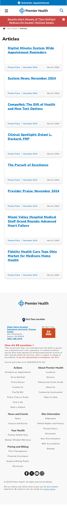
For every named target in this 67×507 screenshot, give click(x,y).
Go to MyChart (18, 377)
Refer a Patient (18, 407)
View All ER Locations (18, 345)
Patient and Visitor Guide (50, 382)
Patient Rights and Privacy (50, 423)
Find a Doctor (18, 382)
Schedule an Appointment (18, 372)
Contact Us (18, 387)
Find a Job (18, 402)
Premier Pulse (14, 67)
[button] (6, 10)
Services (51, 377)
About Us (50, 387)
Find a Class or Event (18, 397)
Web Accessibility (51, 443)
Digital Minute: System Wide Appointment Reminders (31, 50)
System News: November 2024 (32, 78)
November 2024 (30, 67)
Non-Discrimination (50, 438)
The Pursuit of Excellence (28, 165)
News (18, 418)
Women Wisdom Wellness (18, 440)
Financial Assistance (18, 456)
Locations (51, 372)
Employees (50, 418)
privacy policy (49, 489)
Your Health (12, 28)
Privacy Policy (50, 428)
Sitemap (51, 448)
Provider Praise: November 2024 (33, 191)
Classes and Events (18, 423)
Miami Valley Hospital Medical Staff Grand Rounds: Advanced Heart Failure (32, 221)
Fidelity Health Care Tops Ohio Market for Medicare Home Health (32, 256)
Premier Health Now (18, 435)
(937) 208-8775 (14, 339)
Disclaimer (50, 433)
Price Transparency (18, 451)
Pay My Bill (18, 392)
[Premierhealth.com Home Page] (4, 28)
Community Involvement (51, 392)
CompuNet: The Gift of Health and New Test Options (31, 106)
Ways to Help (50, 397)
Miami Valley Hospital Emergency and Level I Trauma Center (21, 329)
